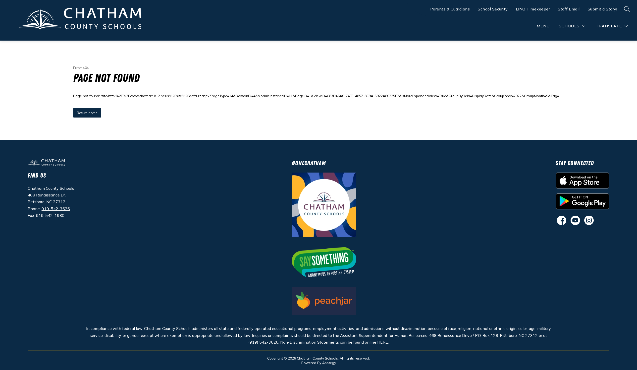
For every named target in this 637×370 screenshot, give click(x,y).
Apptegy (329, 363)
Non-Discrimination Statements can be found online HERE (334, 342)
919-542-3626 (56, 208)
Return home (87, 113)
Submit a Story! (602, 8)
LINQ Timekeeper (533, 8)
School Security (493, 8)
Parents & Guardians (450, 8)
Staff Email (569, 8)
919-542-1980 (50, 215)
